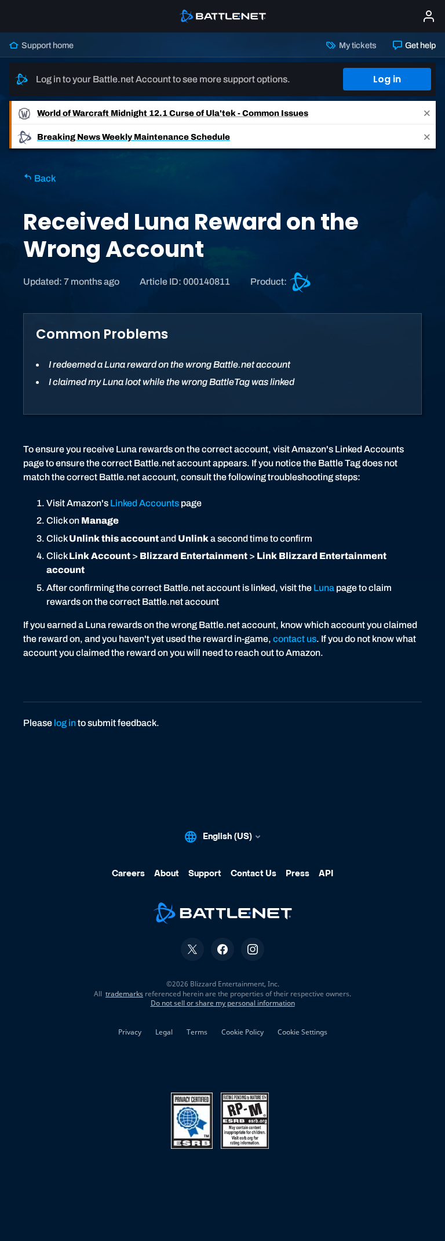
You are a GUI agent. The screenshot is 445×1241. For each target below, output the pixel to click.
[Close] (427, 113)
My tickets (356, 45)
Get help (419, 45)
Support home (47, 45)
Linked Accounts (144, 503)
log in (65, 723)
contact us (294, 639)
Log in (387, 79)
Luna (323, 588)
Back (44, 178)
